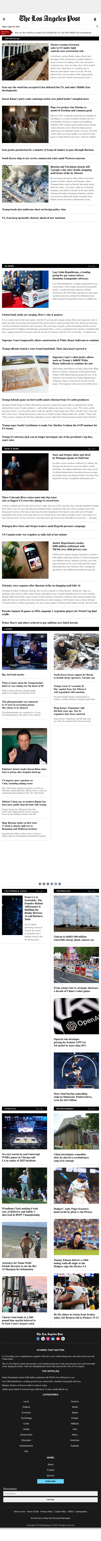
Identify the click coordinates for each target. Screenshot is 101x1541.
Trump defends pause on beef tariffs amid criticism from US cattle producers (45, 399)
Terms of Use (19, 1511)
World (75, 1407)
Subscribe (50, 1499)
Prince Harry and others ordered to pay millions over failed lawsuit (40, 622)
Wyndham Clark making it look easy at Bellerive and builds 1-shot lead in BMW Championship (21, 1211)
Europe (74, 1418)
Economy (26, 1412)
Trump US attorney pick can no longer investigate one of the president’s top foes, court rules (47, 438)
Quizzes (50, 1475)
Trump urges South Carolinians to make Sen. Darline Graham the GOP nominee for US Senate (49, 427)
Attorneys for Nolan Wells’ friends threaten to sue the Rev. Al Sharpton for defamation (19, 1266)
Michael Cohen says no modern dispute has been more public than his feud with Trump (24, 803)
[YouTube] (55, 884)
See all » (92, 266)
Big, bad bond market (13, 674)
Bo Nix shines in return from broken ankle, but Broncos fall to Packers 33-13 (76, 1316)
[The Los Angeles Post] (49, 19)
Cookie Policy (60, 1511)
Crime (26, 1424)
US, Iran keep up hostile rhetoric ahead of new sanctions (33, 217)
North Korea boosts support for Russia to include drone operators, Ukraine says (74, 676)
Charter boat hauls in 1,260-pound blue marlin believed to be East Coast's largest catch (19, 1320)
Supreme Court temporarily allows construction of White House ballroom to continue (50, 340)
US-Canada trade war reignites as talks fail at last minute (34, 534)
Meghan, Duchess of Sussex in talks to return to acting (24, 1385)
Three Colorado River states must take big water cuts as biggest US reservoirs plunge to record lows (30, 499)
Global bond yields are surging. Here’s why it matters (32, 314)
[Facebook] (40, 884)
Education (26, 1440)
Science (75, 1401)
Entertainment (26, 1446)
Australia (75, 1446)
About (50, 1464)
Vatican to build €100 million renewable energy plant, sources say (74, 938)
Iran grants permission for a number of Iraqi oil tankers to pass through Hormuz (48, 149)
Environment (26, 1435)
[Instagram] (48, 884)
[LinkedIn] (51, 884)
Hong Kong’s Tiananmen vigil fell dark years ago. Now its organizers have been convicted (69, 710)
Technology (26, 1418)
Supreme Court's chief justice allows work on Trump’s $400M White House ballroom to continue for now (73, 360)
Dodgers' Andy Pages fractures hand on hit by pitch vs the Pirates (73, 1210)
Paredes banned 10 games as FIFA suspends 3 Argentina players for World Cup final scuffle (49, 613)
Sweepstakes (81, 1511)
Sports (75, 1412)
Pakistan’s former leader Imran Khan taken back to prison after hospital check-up (24, 771)
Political (26, 1407)
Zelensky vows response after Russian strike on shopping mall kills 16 (41, 585)
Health (26, 1429)
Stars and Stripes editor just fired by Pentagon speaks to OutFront (71, 456)
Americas (74, 1440)
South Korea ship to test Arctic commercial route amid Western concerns (43, 158)
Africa (74, 1435)
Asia (75, 1429)
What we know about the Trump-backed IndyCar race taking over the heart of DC (23, 684)
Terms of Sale (33, 1511)
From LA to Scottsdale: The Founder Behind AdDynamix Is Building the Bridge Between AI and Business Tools (34, 908)
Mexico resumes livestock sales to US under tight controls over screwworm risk (67, 48)
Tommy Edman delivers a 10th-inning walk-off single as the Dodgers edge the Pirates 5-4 (71, 1263)
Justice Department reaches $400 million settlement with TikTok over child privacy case (69, 546)
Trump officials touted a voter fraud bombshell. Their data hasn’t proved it (44, 348)
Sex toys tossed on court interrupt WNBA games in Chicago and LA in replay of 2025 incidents (21, 1157)
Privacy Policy (47, 1511)
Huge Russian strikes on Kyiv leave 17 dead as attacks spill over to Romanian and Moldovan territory (19, 825)
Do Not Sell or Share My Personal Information (50, 1518)
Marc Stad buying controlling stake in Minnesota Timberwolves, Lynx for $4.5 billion (73, 1097)
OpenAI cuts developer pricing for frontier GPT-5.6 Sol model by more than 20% (70, 1042)
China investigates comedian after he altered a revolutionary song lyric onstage (71, 1157)
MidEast (75, 1424)
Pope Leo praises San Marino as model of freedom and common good (71, 109)
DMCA (71, 1511)
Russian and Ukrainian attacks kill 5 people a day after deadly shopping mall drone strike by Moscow (71, 170)
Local (26, 1401)
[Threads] (59, 884)
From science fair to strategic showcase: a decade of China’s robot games (76, 989)
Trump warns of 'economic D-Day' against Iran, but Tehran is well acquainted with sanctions (70, 689)
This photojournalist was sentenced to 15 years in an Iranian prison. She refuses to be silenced (20, 704)
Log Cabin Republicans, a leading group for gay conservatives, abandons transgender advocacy (71, 275)
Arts (26, 1451)
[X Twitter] (44, 884)
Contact (50, 1470)
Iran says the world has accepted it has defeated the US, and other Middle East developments (46, 89)
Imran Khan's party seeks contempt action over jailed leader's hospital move (45, 98)
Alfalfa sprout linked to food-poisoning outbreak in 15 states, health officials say (35, 1389)
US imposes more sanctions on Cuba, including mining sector (17, 782)
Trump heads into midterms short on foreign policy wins (34, 209)
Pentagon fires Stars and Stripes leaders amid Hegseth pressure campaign (43, 526)
